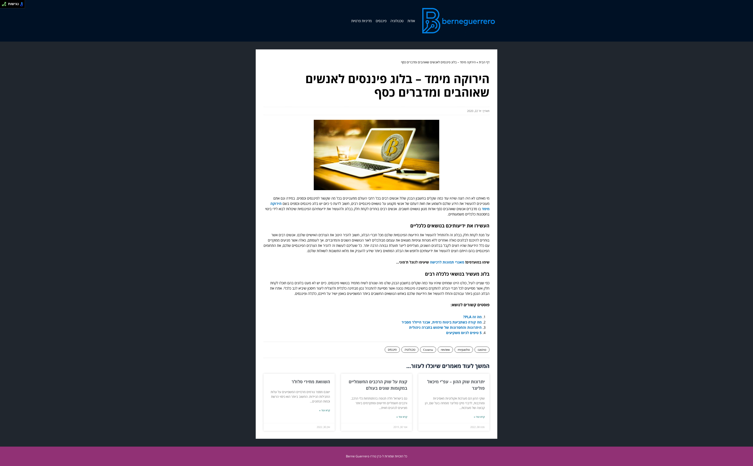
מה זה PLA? (472, 316)
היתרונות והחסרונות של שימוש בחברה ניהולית (445, 327)
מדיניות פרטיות (361, 20)
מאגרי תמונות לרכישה (447, 262)
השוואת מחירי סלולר (311, 381)
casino (482, 350)
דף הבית (484, 62)
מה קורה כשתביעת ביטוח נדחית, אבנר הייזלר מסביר (442, 322)
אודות (411, 20)
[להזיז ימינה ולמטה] (5, 5)
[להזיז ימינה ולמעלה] (5, 3)
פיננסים (381, 20)
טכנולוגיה (397, 20)
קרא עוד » (479, 417)
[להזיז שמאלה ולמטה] (3, 5)
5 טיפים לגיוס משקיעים (464, 332)
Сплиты (428, 350)
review (445, 350)
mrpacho (464, 350)
